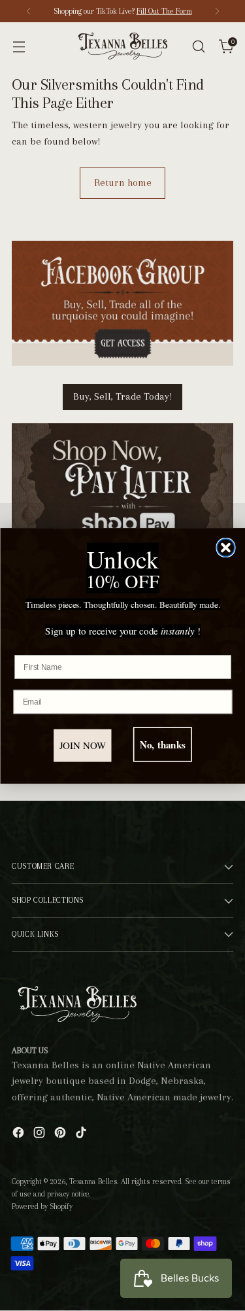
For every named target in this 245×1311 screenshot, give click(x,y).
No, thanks (162, 744)
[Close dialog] (226, 547)
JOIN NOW (82, 745)
